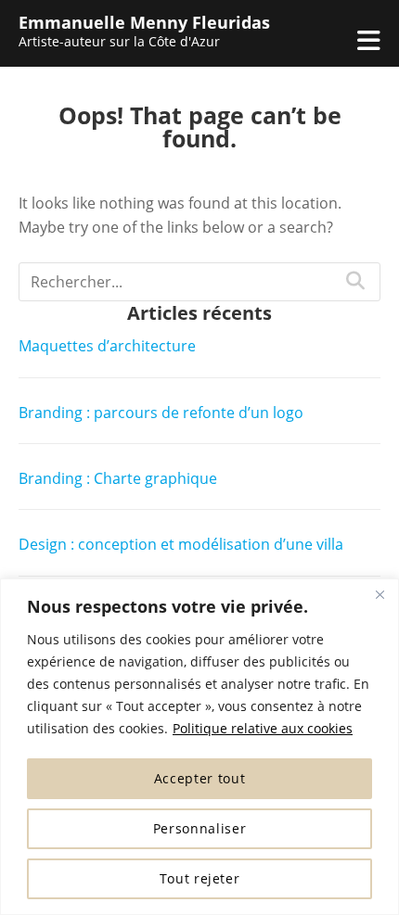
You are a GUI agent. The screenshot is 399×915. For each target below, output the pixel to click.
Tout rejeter (200, 878)
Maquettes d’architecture (107, 346)
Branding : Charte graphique (118, 478)
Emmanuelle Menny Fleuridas (144, 22)
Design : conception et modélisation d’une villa (181, 544)
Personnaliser (200, 828)
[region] (199, 746)
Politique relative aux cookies (263, 728)
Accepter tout (200, 778)
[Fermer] (379, 594)
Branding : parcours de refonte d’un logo (161, 412)
